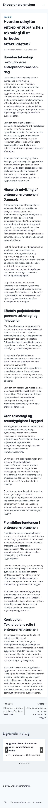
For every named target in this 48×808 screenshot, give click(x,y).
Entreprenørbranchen (14, 50)
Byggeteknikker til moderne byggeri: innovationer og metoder (21, 747)
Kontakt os (38, 802)
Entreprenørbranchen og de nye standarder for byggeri (36, 711)
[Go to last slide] (6, 750)
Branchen (8, 17)
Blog (6, 802)
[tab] (19, 763)
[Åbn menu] (43, 4)
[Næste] (41, 750)
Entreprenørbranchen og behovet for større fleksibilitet (13, 709)
